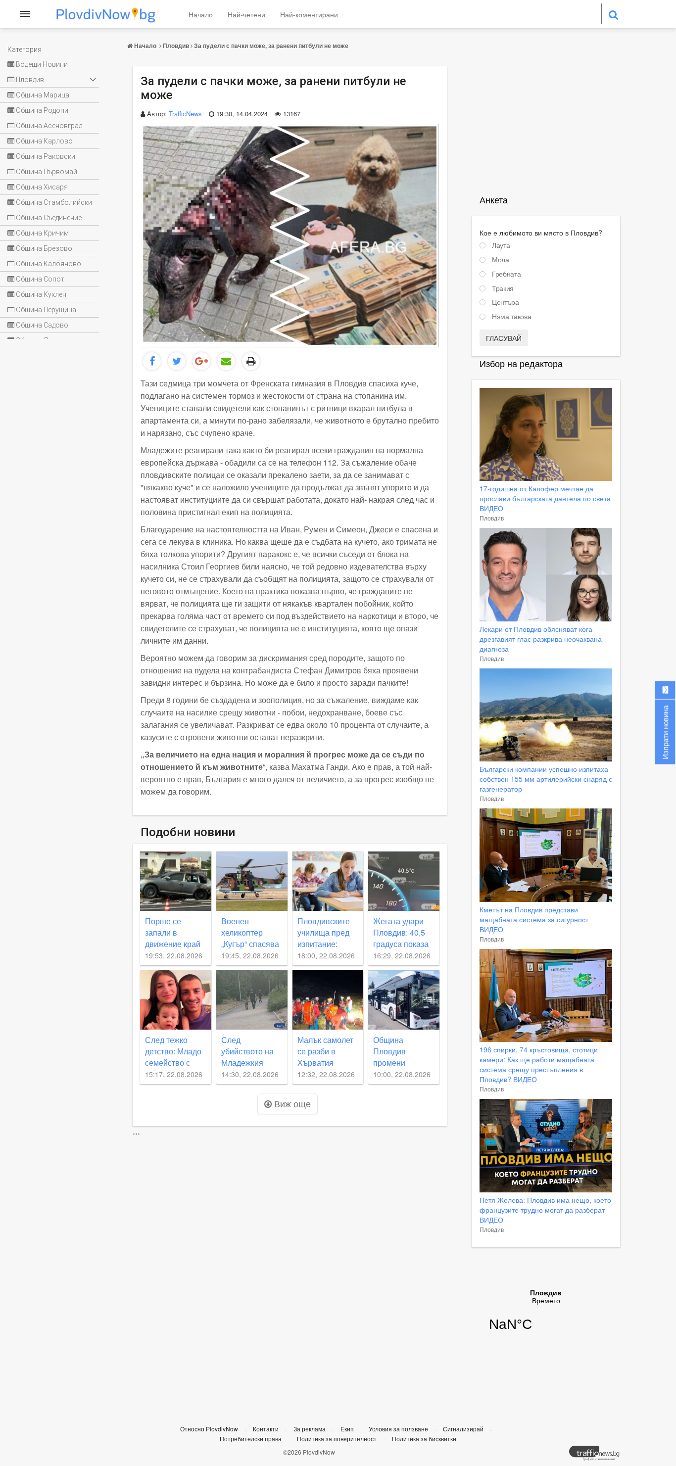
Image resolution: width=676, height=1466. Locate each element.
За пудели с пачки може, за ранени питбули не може (271, 45)
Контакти (266, 1428)
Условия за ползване (399, 1428)
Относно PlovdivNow (210, 1428)
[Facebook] (152, 361)
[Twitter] (177, 361)
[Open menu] (25, 13)
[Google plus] (201, 361)
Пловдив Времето (546, 1316)
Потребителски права (251, 1438)
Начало (201, 14)
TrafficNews (185, 113)
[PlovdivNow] (598, 1455)
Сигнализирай (464, 1428)
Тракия (503, 288)
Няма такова (511, 317)
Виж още (291, 1103)
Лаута (501, 245)
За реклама (310, 1428)
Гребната (506, 274)
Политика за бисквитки (424, 1438)
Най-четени (246, 14)
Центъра (505, 302)
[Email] (226, 361)
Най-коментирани (309, 14)
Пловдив (176, 45)
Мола (500, 260)
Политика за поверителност (337, 1438)
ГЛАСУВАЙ (504, 338)
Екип (347, 1428)
